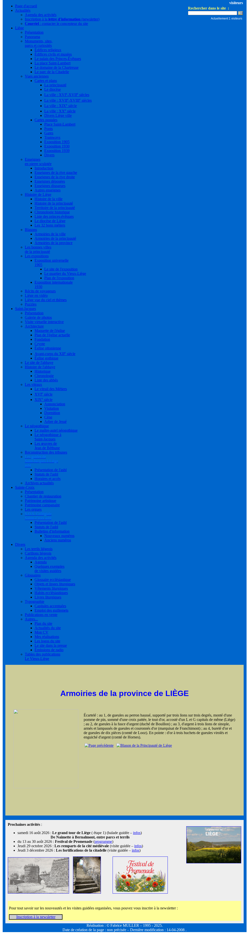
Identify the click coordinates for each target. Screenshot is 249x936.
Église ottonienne (48, 348)
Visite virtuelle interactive (44, 322)
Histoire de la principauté (54, 203)
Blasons (31, 230)
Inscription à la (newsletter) (62, 19)
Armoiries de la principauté (55, 238)
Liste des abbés (46, 380)
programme (103, 841)
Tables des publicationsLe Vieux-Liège (42, 656)
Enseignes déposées (50, 181)
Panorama (32, 37)
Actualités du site (48, 628)
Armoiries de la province (53, 243)
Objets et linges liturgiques (55, 584)
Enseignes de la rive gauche (56, 172)
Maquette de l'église (50, 331)
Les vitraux (33, 384)
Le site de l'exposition (61, 269)
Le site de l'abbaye (39, 362)
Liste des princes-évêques (54, 216)
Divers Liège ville (58, 115)
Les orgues (33, 509)
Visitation (51, 408)
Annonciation (54, 404)
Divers (49, 155)
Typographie (34, 601)
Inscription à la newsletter (35, 917)
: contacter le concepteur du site (56, 23)
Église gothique (46, 358)
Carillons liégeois (38, 553)
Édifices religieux (48, 50)
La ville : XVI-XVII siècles (66, 95)
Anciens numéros (57, 540)
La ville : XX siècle (60, 111)
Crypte (40, 344)
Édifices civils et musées (53, 54)
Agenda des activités (40, 15)
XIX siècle (44, 400)
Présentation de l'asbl (51, 470)
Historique (43, 371)
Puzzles (30, 304)
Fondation (42, 339)
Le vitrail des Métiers (51, 389)
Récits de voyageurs (40, 291)
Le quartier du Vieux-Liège (65, 273)
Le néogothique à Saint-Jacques (48, 437)
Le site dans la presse (51, 645)
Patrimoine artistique (40, 500)
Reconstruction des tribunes (46, 452)
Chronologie (44, 376)
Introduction (44, 168)
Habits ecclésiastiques (51, 593)
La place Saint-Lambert (53, 63)
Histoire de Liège (38, 194)
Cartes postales (46, 120)
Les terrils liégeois (39, 549)
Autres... (31, 619)
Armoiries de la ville (50, 234)
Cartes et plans (46, 81)
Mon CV (41, 632)
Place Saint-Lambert (59, 124)
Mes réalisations (47, 637)
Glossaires (33, 575)
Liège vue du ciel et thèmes (46, 300)
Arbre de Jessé (55, 421)
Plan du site (43, 623)
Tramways (52, 137)
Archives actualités (39, 483)
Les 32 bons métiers (50, 225)
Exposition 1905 (57, 142)
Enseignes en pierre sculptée (38, 161)
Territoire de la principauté (55, 208)
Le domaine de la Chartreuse (57, 67)
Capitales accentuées (50, 606)
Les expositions (37, 256)
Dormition (52, 413)
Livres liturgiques (48, 597)
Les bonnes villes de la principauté (38, 249)
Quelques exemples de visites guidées (49, 568)
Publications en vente (41, 615)
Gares (48, 133)
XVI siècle (44, 394)
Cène (48, 417)
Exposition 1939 (57, 151)
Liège (19, 28)
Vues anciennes (37, 76)
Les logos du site (47, 641)
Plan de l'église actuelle (52, 335)
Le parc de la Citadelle (52, 72)
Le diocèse (52, 89)
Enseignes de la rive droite (55, 177)
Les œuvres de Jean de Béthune (47, 445)
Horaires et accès (48, 479)
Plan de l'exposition (59, 278)
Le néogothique (37, 426)
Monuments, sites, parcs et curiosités (39, 43)
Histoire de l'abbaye (40, 367)
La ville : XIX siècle (60, 106)
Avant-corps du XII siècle (55, 354)
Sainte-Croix (25, 487)
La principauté (55, 85)
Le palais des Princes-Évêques (58, 59)
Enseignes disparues (50, 186)
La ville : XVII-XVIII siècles (68, 100)
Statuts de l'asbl (46, 474)
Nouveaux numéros (59, 536)
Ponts (48, 129)
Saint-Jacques (25, 309)
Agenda (41, 562)
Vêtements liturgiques (51, 588)
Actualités (22, 10)
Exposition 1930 (57, 146)
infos (137, 833)
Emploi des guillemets (51, 610)
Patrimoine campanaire (42, 505)
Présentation (34, 32)
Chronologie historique (52, 212)
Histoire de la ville (48, 199)
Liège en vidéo (36, 295)
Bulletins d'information (52, 531)
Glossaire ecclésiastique (53, 580)
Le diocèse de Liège (50, 221)
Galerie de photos (38, 317)
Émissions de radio (49, 650)
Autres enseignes (48, 190)
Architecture (34, 326)
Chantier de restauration (43, 496)
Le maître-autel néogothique (56, 430)
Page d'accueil (26, 6)
